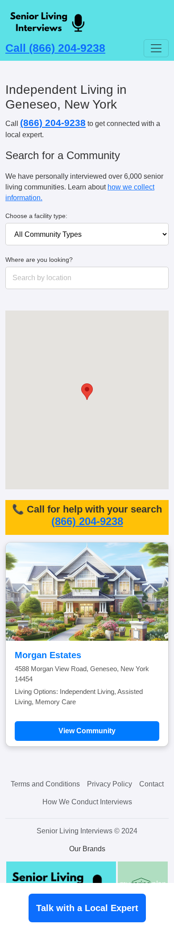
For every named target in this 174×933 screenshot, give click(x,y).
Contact (151, 784)
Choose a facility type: (36, 215)
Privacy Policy (109, 784)
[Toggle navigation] (156, 48)
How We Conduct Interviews (87, 802)
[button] (87, 391)
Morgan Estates (48, 655)
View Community (87, 731)
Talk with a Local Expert (87, 908)
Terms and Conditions (45, 784)
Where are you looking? (39, 259)
